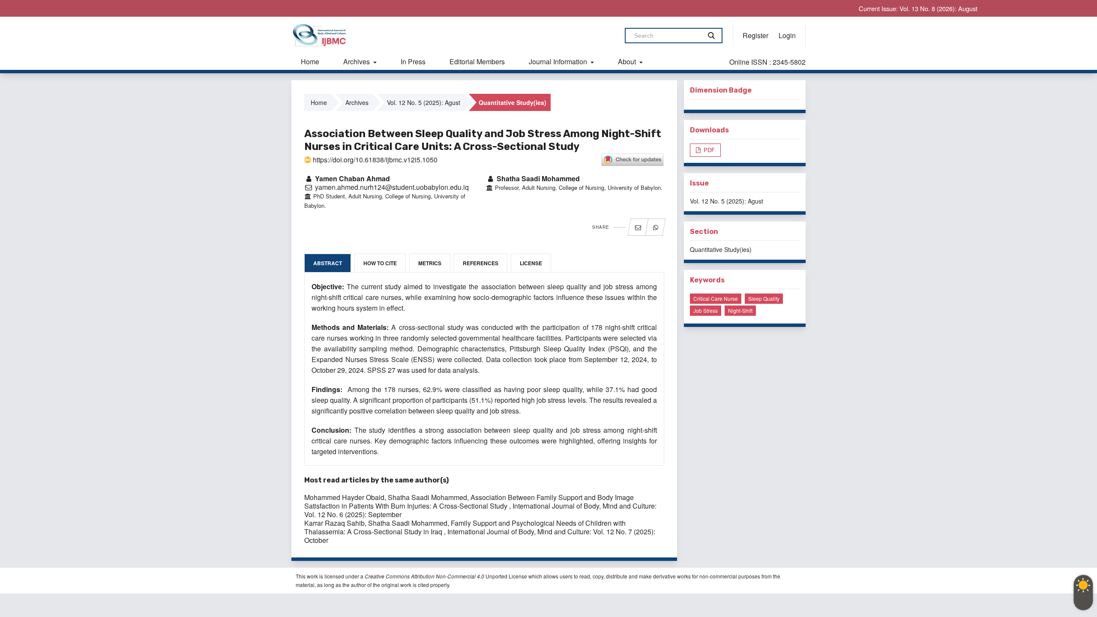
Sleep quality (763, 298)
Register (755, 35)
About (628, 61)
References (480, 263)
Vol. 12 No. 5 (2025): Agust (423, 102)
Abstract (327, 263)
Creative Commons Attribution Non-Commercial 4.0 (424, 576)
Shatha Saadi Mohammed (537, 178)
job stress (705, 310)
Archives (357, 61)
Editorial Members (477, 61)
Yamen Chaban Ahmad (351, 178)
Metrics (429, 263)
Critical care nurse (715, 298)
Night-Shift (740, 310)
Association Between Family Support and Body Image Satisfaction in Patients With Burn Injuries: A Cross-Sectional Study (469, 501)
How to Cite (380, 263)
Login (787, 35)
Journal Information (559, 61)
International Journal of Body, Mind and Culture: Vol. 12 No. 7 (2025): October (479, 536)
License (531, 263)
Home (310, 61)
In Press (413, 61)
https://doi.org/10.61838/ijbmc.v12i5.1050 (374, 160)
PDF (708, 150)
